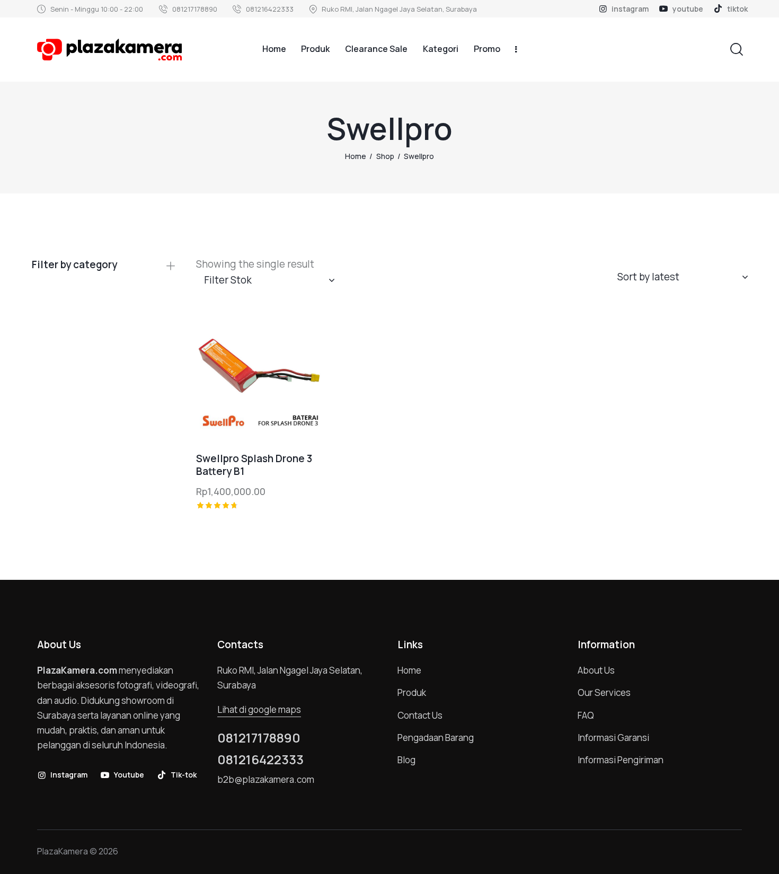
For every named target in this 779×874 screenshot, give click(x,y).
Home (355, 156)
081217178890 (258, 737)
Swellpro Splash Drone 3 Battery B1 (254, 465)
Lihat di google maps (259, 709)
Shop (385, 156)
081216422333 (260, 759)
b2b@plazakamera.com (265, 779)
